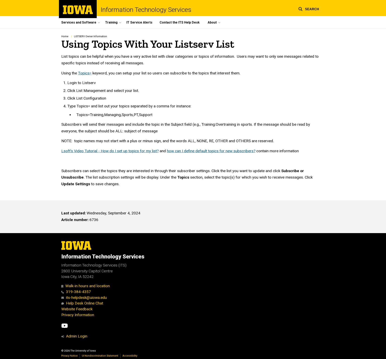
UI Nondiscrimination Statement (100, 355)
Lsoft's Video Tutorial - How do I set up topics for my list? (110, 151)
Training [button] (111, 22)
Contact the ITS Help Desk (180, 22)
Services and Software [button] (78, 22)
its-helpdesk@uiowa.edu (86, 297)
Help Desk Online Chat (84, 303)
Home (64, 36)
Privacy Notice (69, 355)
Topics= (84, 73)
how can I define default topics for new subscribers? (211, 151)
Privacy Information (77, 315)
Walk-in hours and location (87, 286)
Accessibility (129, 355)
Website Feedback (76, 309)
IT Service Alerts (139, 22)
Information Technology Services (146, 9)
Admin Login (76, 336)
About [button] (212, 22)
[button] (309, 8)
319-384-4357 (78, 291)
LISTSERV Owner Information (90, 36)
